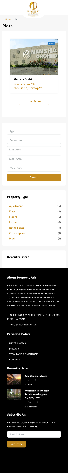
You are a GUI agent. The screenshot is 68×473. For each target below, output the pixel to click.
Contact (14, 359)
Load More (34, 101)
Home (8, 19)
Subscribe (16, 444)
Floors (13, 217)
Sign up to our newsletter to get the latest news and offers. (31, 424)
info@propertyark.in (23, 324)
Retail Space (16, 228)
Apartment (16, 206)
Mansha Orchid (23, 79)
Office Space (17, 233)
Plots (51, 44)
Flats (12, 211)
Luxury (13, 222)
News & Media (17, 343)
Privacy (14, 348)
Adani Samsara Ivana (36, 376)
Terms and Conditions (23, 354)
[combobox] (34, 131)
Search (34, 177)
